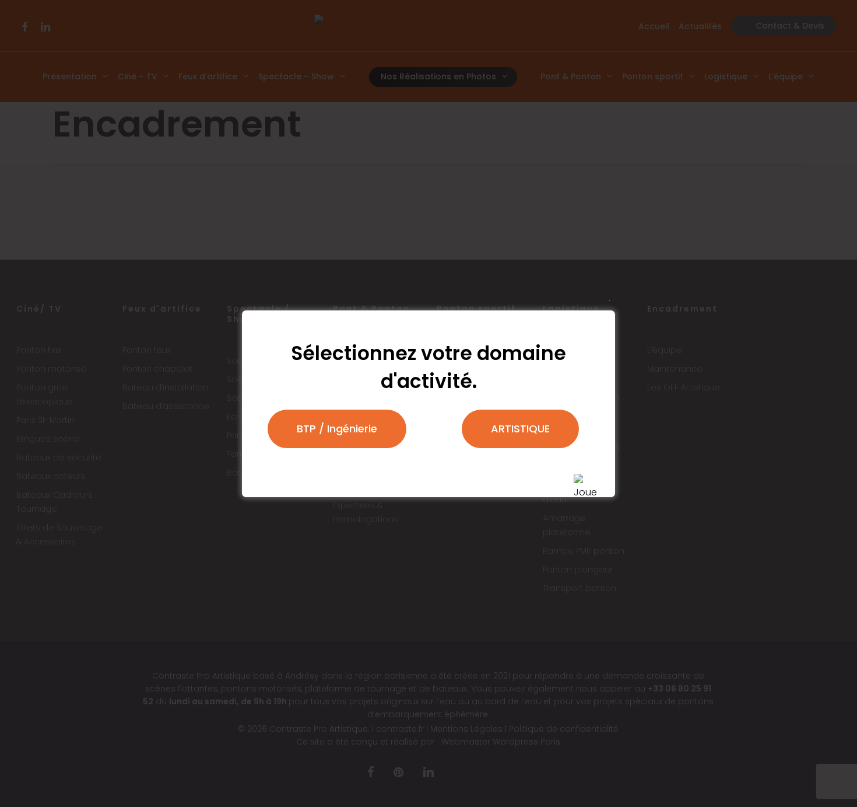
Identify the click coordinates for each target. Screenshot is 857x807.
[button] (337, 429)
